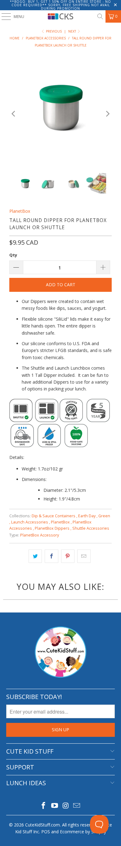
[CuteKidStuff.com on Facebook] (43, 806)
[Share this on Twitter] (35, 556)
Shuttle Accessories (90, 528)
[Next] (107, 114)
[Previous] (14, 114)
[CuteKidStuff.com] (60, 16)
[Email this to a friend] (84, 556)
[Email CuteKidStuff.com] (77, 806)
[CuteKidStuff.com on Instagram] (65, 806)
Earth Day (87, 516)
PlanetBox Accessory (39, 535)
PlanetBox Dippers (53, 528)
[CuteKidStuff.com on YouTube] (54, 806)
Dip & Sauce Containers (54, 516)
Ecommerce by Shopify (83, 832)
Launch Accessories (30, 522)
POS (45, 832)
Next (72, 31)
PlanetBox (19, 211)
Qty (13, 255)
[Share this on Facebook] (51, 556)
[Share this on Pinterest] (67, 556)
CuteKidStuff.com (42, 825)
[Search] (100, 16)
